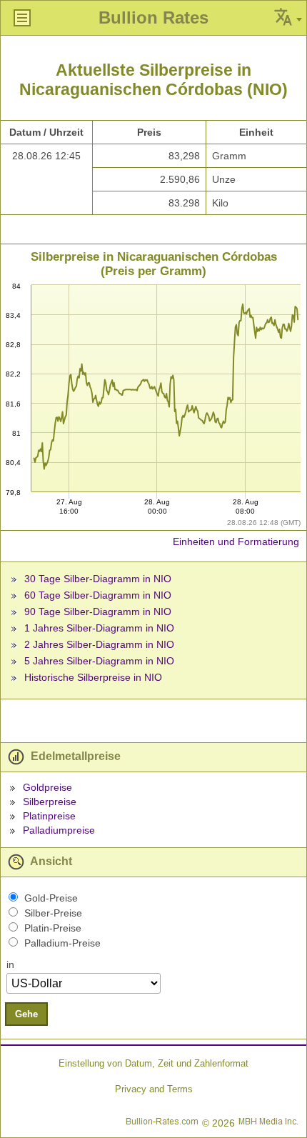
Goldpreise (47, 787)
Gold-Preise (51, 898)
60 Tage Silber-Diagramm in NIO (97, 595)
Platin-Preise (52, 928)
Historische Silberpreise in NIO (93, 677)
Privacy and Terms (154, 1089)
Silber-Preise (53, 913)
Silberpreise (49, 801)
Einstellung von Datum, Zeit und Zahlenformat (153, 1063)
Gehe (26, 1014)
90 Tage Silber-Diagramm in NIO (97, 611)
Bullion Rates (153, 17)
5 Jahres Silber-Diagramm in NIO (99, 661)
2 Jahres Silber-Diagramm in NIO (99, 644)
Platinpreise (49, 816)
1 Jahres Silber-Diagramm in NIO (99, 628)
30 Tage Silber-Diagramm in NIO (97, 578)
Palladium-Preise (62, 943)
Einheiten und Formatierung (236, 541)
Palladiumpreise (59, 830)
